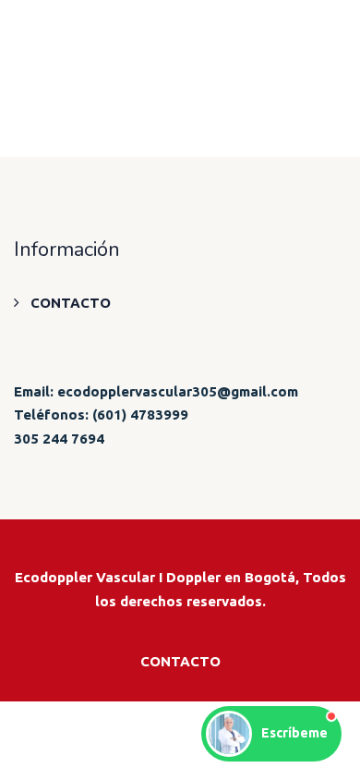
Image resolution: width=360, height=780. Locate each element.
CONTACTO (70, 303)
